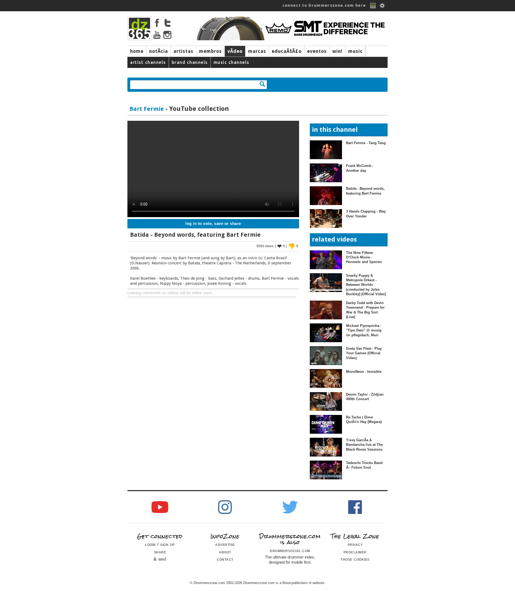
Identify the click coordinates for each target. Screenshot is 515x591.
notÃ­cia (158, 51)
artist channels (148, 62)
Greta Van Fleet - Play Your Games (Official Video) (364, 353)
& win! (160, 559)
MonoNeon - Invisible (363, 372)
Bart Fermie (147, 108)
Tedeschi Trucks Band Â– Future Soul (364, 465)
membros (210, 51)
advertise (225, 544)
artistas (183, 51)
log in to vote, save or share (213, 223)
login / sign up (160, 544)
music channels (231, 62)
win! (337, 51)
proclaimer (355, 551)
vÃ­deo (234, 51)
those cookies (355, 559)
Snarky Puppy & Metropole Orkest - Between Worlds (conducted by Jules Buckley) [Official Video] (366, 284)
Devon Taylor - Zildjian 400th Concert (365, 396)
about (225, 551)
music (355, 51)
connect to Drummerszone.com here (324, 5)
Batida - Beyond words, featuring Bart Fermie (365, 191)
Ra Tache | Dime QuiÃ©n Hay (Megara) (364, 419)
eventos (317, 51)
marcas (257, 51)
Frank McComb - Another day (359, 168)
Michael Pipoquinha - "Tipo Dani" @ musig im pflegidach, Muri (363, 330)
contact (225, 559)
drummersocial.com (290, 550)
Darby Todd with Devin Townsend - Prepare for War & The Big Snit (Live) (365, 310)
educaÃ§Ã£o (286, 51)
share (160, 551)
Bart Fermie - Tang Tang (366, 143)
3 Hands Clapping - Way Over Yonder (366, 213)
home (137, 51)
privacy (355, 544)
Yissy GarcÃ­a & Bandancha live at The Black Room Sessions (364, 444)
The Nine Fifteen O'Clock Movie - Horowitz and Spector (364, 257)
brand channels (190, 62)
